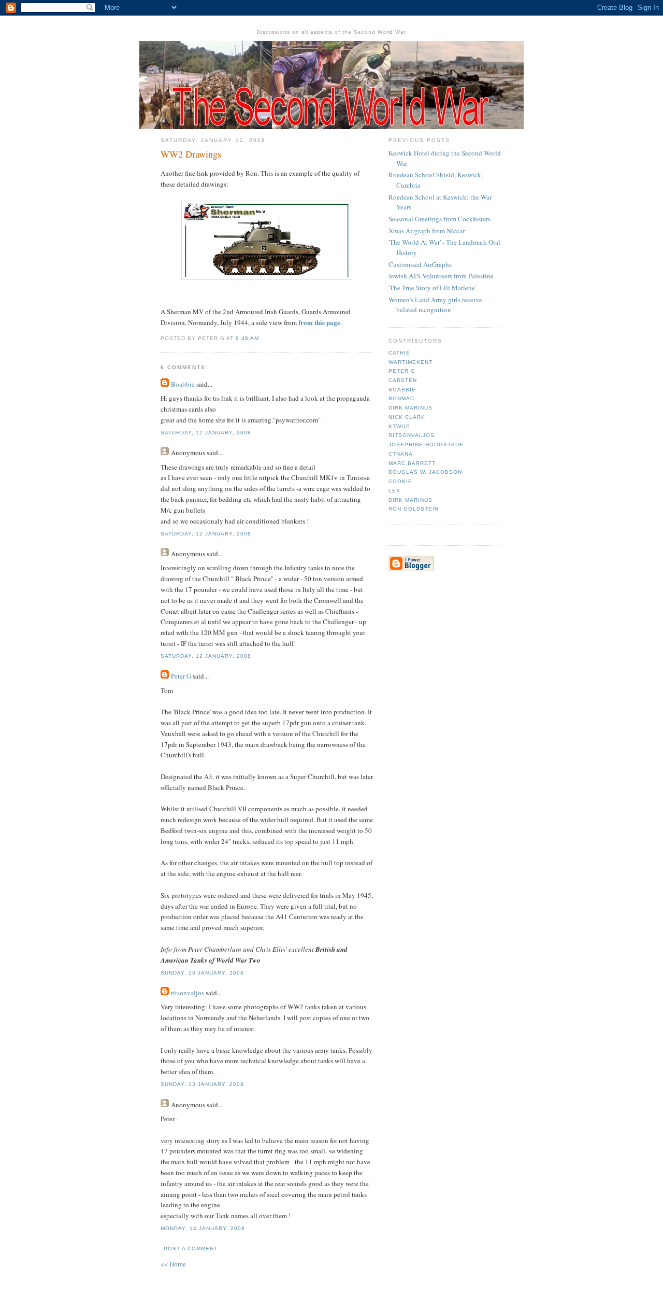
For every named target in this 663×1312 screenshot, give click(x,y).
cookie (400, 481)
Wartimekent (410, 362)
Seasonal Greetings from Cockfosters (439, 218)
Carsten (402, 380)
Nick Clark (406, 417)
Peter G (181, 676)
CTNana (400, 454)
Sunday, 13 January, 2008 (202, 973)
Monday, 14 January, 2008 (203, 1228)
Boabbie (183, 384)
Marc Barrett (412, 463)
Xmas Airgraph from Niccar (426, 230)
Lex (394, 490)
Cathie (399, 353)
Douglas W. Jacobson (425, 472)
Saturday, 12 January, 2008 (206, 432)
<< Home (173, 1263)
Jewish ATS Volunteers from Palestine (441, 275)
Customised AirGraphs (420, 264)
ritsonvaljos (187, 992)
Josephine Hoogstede (426, 444)
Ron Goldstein (413, 509)
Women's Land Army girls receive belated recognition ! (435, 305)
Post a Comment (191, 1248)
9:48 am (247, 338)
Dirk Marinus (410, 408)
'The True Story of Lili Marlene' (432, 287)
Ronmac (401, 398)
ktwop (399, 426)
